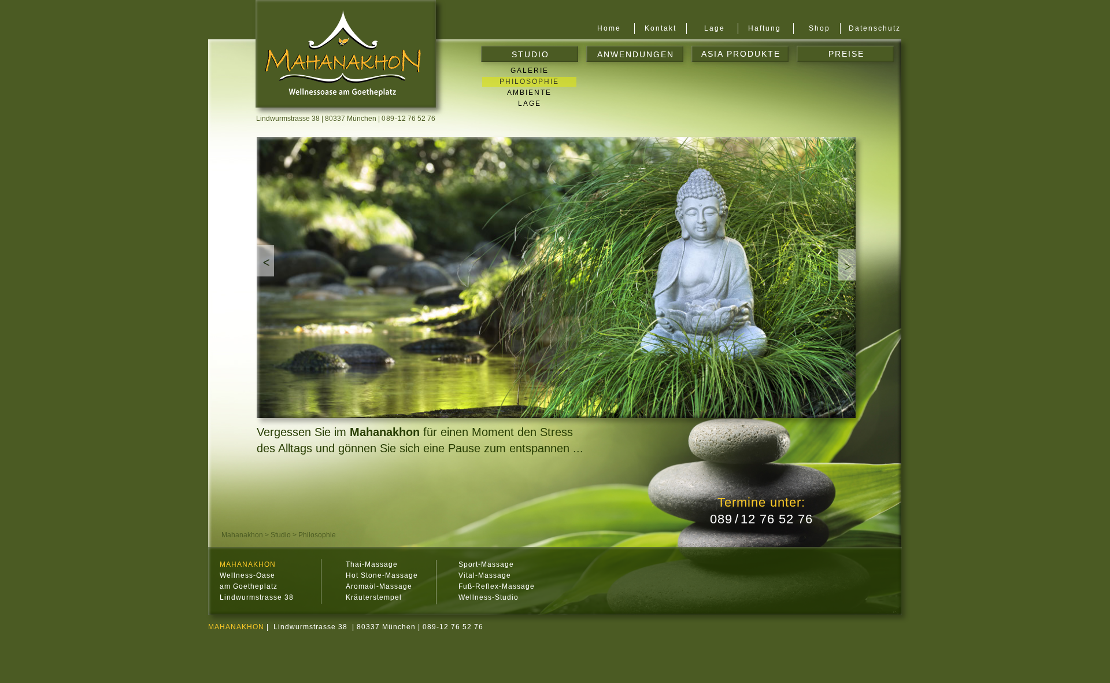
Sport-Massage (486, 564)
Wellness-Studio (488, 597)
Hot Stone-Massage (382, 575)
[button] (265, 260)
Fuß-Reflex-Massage (496, 586)
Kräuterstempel (374, 597)
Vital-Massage (484, 575)
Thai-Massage (372, 564)
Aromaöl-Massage (379, 586)
